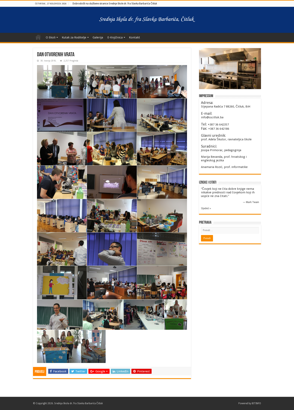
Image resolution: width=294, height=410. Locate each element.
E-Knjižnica (115, 37)
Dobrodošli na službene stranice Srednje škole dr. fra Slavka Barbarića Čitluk (115, 3)
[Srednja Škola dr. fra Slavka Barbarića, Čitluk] (147, 19)
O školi (50, 37)
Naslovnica (38, 37)
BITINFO (256, 403)
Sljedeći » (206, 208)
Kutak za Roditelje (74, 37)
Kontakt (134, 37)
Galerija (98, 37)
